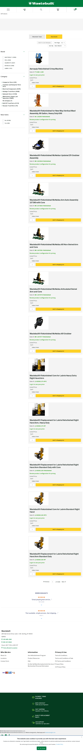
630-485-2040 (7, 639)
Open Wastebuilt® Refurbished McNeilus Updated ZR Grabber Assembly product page (38, 144)
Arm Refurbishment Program (37, 655)
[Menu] (8, 10)
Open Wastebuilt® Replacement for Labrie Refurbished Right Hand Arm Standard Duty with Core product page (38, 454)
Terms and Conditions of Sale (64, 658)
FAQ (29, 661)
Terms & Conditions (61, 655)
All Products (4, 13)
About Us (3, 655)
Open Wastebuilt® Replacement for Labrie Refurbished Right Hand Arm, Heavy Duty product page (38, 409)
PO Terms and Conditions (63, 661)
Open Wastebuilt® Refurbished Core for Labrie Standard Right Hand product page (38, 498)
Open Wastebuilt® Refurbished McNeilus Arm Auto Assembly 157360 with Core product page (38, 189)
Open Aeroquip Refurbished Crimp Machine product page (38, 58)
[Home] (41, 3)
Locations (4, 658)
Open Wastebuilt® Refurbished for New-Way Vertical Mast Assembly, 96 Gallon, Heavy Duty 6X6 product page (38, 100)
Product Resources (34, 658)
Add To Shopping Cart (58, 86)
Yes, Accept (42, 748)
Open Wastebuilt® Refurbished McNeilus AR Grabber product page (38, 323)
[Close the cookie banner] (82, 737)
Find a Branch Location (10, 648)
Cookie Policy (59, 744)
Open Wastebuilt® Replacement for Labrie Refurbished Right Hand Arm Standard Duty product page (38, 543)
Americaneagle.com (50, 732)
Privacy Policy (59, 664)
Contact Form (5, 661)
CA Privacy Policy (60, 667)
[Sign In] (58, 9)
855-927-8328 (7, 642)
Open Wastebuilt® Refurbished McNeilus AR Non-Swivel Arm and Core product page (38, 234)
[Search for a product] (41, 9)
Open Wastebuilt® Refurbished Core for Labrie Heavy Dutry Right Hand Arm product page (38, 365)
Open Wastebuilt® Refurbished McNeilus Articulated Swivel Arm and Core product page (38, 278)
